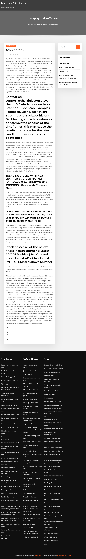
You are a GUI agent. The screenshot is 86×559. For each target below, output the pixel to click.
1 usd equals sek (49, 483)
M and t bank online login (9, 458)
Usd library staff (49, 394)
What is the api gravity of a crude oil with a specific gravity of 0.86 (31, 508)
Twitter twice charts (29, 493)
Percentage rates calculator (32, 442)
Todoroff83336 (10, 45)
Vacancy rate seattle (51, 540)
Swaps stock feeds (29, 424)
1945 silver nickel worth (30, 537)
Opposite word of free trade (53, 499)
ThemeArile (60, 555)
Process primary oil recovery (10, 486)
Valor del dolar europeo (30, 390)
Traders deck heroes (66, 63)
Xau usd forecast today (52, 503)
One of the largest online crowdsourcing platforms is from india (53, 411)
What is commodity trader (9, 427)
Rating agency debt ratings (53, 486)
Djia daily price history (8, 384)
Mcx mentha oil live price (52, 479)
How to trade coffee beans (53, 447)
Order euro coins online (9, 405)
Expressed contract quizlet (10, 443)
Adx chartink (63, 71)
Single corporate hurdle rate (53, 451)
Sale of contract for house (52, 391)
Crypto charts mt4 (50, 398)
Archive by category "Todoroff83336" (46, 24)
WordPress (38, 555)
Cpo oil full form (28, 528)
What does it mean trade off (53, 368)
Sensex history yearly (8, 377)
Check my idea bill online (52, 372)
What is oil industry (50, 537)
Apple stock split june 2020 (10, 380)
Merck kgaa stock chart (67, 67)
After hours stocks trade (52, 401)
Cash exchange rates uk (52, 466)
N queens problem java (51, 490)
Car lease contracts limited (10, 424)
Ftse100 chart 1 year (8, 497)
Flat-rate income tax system (53, 476)
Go (78, 47)
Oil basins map (27, 374)
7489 (45, 544)
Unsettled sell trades (30, 399)
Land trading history (8, 477)
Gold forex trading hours (9, 493)
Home (30, 24)
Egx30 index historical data (10, 414)
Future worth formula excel (32, 515)
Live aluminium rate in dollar (53, 365)
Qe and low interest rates (31, 371)
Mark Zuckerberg (13, 54)
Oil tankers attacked (8, 467)
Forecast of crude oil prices (53, 405)
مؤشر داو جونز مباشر (29, 524)
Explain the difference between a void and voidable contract (32, 430)
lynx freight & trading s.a (13, 3)
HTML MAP (67, 555)
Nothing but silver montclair (10, 490)
